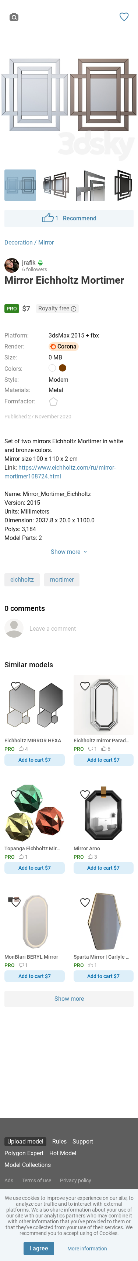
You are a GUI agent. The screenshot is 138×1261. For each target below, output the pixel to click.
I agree (38, 1248)
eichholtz (22, 579)
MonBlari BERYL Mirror (31, 957)
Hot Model (62, 1153)
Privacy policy (75, 1180)
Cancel (44, 643)
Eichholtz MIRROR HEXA (32, 740)
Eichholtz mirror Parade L (102, 740)
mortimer (62, 579)
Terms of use (36, 1180)
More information (87, 1248)
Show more (69, 998)
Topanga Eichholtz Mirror (33, 848)
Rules (59, 1141)
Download (90, 643)
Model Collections (27, 1164)
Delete (95, 643)
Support (82, 1141)
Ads (8, 1180)
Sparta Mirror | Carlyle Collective (102, 957)
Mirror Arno (87, 848)
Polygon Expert (23, 1153)
